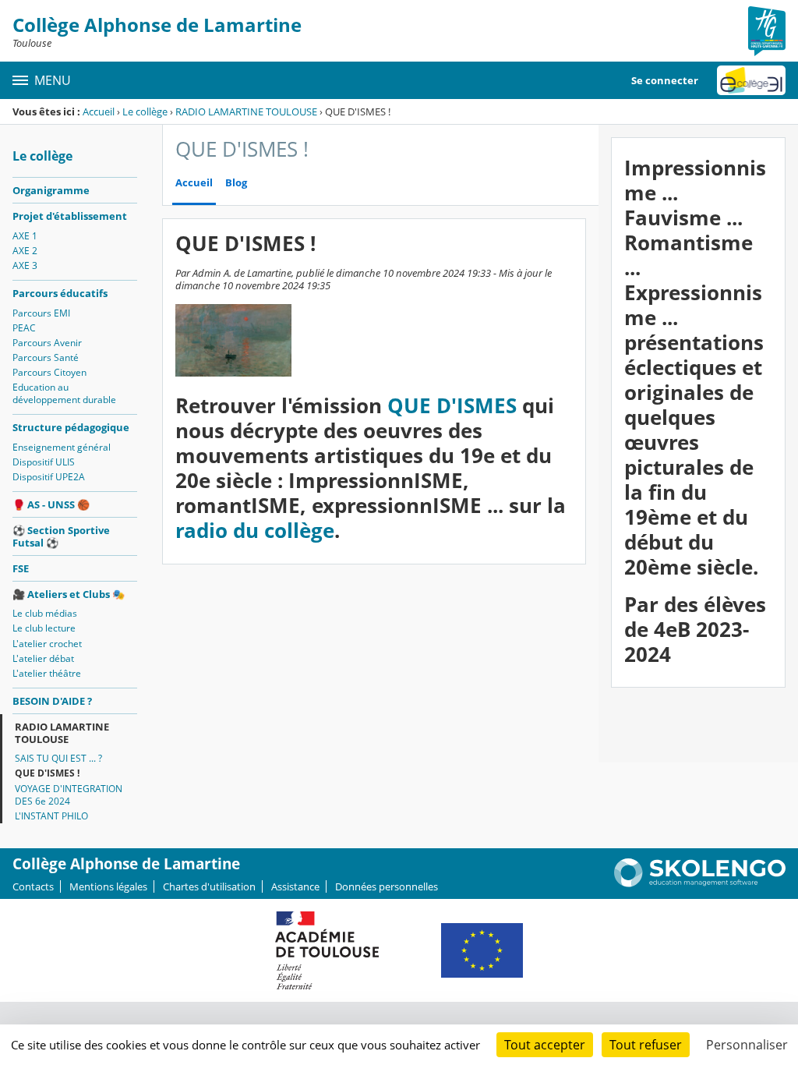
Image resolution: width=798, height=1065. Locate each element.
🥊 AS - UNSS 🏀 (51, 504)
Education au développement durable (64, 393)
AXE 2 (24, 250)
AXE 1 (24, 235)
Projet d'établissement (69, 216)
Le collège (145, 111)
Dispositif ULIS (43, 462)
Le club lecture (44, 628)
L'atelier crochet (47, 643)
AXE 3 (24, 265)
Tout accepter (544, 1044)
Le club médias (44, 613)
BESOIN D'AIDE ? (52, 701)
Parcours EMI (41, 313)
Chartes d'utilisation (209, 886)
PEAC (24, 327)
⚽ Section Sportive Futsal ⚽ (61, 536)
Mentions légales (108, 886)
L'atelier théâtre (46, 673)
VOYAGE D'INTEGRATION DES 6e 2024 (68, 795)
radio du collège (254, 530)
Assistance (295, 886)
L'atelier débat (43, 658)
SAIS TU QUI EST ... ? (58, 758)
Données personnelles (386, 886)
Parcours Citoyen (49, 372)
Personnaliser (747, 1044)
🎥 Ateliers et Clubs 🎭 (68, 594)
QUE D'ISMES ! (47, 773)
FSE (20, 568)
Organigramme (51, 190)
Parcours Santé (45, 357)
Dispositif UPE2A (48, 476)
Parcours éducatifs (60, 293)
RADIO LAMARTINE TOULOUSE (246, 111)
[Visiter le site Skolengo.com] (700, 883)
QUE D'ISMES (452, 405)
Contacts (33, 886)
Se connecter (664, 80)
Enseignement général (61, 447)
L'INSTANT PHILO (51, 816)
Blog (236, 182)
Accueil (99, 111)
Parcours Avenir (47, 342)
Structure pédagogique (70, 427)
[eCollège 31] (751, 80)
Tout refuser (645, 1044)
